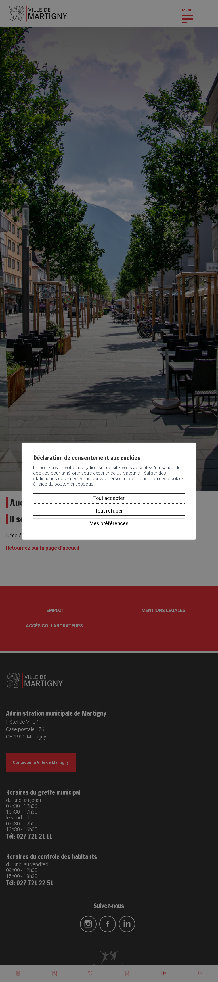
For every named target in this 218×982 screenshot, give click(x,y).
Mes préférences (109, 523)
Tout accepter (109, 498)
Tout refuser (109, 511)
